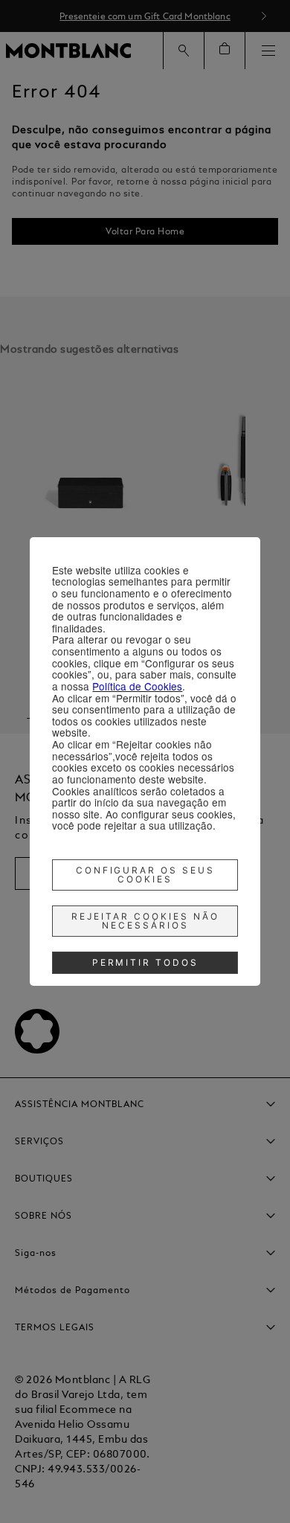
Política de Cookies (137, 686)
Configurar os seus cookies (146, 875)
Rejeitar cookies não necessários (145, 921)
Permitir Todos (145, 962)
